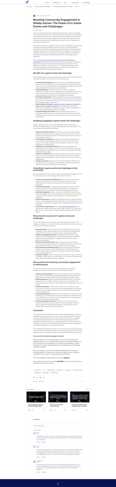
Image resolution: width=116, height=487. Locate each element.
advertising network (77, 370)
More (76, 6)
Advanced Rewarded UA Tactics (63, 6)
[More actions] (82, 16)
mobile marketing (51, 370)
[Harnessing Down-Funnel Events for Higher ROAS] (36, 397)
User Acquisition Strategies (42, 6)
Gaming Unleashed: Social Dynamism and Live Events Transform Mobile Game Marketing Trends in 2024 (79, 405)
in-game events (54, 372)
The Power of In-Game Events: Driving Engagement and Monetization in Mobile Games (56, 405)
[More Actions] (82, 433)
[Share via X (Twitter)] (37, 377)
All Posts (29, 6)
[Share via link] (43, 377)
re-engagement (37, 372)
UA (44, 370)
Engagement (46, 372)
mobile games (60, 370)
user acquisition (37, 370)
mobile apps (68, 370)
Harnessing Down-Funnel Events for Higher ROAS (35, 405)
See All (88, 389)
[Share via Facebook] (33, 377)
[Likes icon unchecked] (37, 442)
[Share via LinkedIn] (40, 377)
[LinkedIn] (58, 483)
